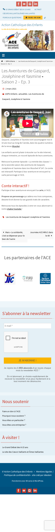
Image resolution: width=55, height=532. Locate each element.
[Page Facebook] (18, 4)
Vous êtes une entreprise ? (14, 421)
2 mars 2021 (11, 88)
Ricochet (16, 144)
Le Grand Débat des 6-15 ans (15, 444)
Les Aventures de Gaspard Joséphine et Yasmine (28, 214)
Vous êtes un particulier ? (13, 417)
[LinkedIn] (35, 4)
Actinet (38, 9)
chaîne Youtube (14, 207)
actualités (22, 93)
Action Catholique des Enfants (22, 25)
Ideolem (47, 471)
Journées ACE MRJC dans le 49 (41, 231)
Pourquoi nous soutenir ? (13, 412)
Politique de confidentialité (17, 471)
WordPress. (38, 477)
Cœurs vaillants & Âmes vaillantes (19, 13)
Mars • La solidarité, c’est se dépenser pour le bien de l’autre (13, 233)
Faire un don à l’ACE (11, 408)
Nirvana (29, 477)
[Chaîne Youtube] (24, 4)
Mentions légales (44, 468)
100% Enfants (10, 61)
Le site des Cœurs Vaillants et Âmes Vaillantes (23, 448)
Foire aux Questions (12, 17)
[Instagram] (30, 4)
